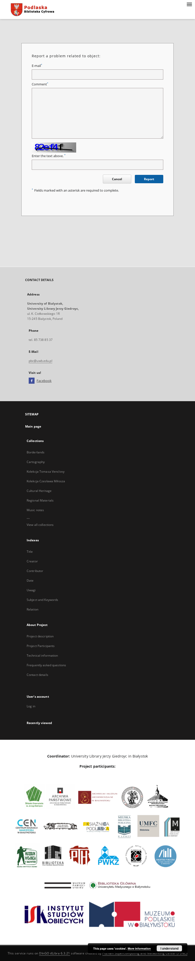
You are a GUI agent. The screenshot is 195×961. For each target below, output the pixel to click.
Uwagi (31, 590)
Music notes (35, 510)
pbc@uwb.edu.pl (40, 361)
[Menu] (189, 4)
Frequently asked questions (46, 665)
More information (139, 948)
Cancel (117, 179)
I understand (169, 948)
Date (30, 580)
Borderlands (35, 452)
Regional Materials (40, 500)
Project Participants (41, 646)
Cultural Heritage (39, 491)
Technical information (42, 655)
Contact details (37, 675)
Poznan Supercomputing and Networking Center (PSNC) (144, 953)
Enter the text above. (49, 156)
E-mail (37, 66)
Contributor (35, 571)
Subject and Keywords (42, 600)
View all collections (40, 525)
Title (30, 551)
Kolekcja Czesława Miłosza (46, 481)
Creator (32, 561)
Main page (33, 426)
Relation (32, 609)
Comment (40, 84)
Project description (40, 636)
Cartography (36, 462)
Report (149, 179)
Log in (31, 706)
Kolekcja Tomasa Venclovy (45, 471)
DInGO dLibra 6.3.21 (54, 953)
